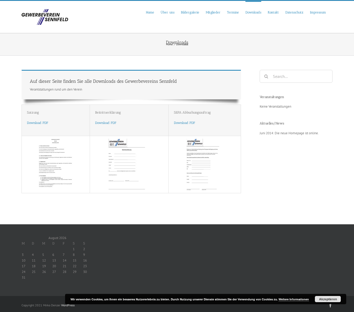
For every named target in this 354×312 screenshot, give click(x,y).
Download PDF (37, 123)
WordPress (68, 305)
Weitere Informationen (294, 299)
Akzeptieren (328, 299)
